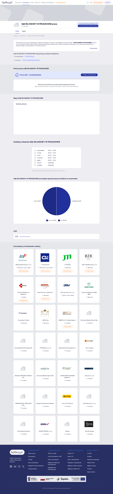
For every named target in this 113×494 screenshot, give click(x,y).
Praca (17, 31)
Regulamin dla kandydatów (36, 465)
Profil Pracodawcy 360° (55, 456)
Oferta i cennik (52, 453)
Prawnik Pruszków (29, 56)
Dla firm (108, 2)
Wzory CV (70, 456)
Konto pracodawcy (53, 459)
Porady (32, 2)
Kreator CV (37, 2)
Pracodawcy (26, 2)
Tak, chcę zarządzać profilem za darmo (88, 25)
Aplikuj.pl (15, 35)
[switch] (89, 75)
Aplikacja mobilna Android (75, 465)
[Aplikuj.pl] (17, 452)
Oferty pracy (18, 2)
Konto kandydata (98, 2)
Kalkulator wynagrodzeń (47, 2)
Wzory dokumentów (73, 459)
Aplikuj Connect (91, 465)
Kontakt (89, 456)
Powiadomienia (32, 469)
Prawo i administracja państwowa (31, 60)
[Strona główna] (7, 2)
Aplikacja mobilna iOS (74, 469)
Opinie (24, 31)
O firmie (89, 453)
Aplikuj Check (91, 462)
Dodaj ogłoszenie (61, 2)
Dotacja (89, 469)
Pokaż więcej (93, 48)
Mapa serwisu (91, 472)
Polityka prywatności (93, 459)
